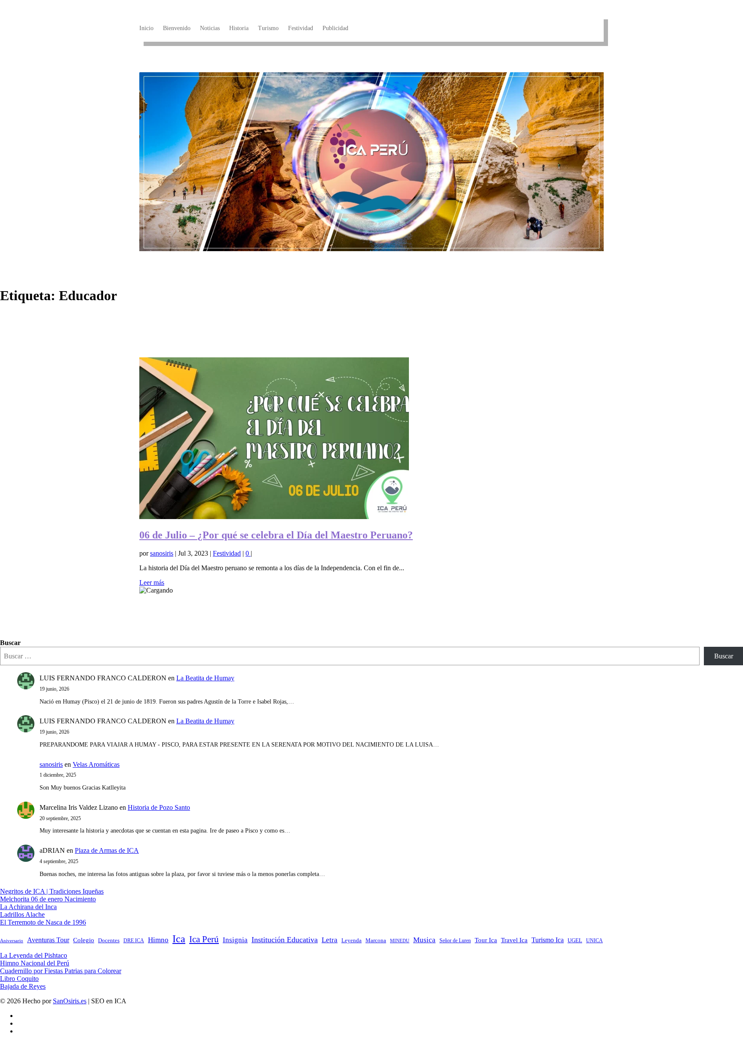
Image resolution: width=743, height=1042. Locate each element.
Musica (424, 940)
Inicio (146, 28)
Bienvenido (176, 28)
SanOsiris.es (69, 1001)
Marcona (375, 940)
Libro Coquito (19, 978)
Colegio (83, 940)
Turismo (268, 28)
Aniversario (11, 940)
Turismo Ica (547, 940)
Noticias (210, 28)
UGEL (575, 940)
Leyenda (351, 940)
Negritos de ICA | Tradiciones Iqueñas (52, 891)
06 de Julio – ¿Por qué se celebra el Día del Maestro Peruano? (276, 535)
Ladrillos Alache (22, 914)
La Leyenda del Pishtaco (33, 955)
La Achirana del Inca (28, 906)
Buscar (10, 642)
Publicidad (335, 28)
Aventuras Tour (48, 940)
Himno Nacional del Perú (34, 963)
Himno (158, 940)
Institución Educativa (285, 939)
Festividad (300, 28)
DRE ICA (133, 940)
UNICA (594, 940)
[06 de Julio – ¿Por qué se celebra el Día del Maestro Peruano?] (274, 516)
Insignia (235, 940)
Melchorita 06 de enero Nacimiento (48, 899)
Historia (239, 28)
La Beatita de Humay (205, 678)
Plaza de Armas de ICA (107, 850)
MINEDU (399, 940)
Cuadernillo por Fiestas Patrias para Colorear (60, 970)
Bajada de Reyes (23, 986)
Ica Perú (204, 939)
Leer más (151, 582)
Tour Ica (486, 940)
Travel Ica (514, 940)
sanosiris (161, 553)
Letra (330, 940)
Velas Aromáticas (96, 764)
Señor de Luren (455, 940)
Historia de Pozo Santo (159, 807)
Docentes (109, 940)
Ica (178, 938)
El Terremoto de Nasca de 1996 (43, 922)
